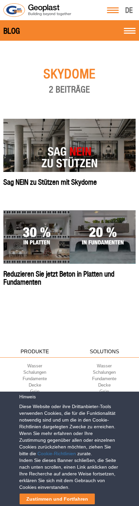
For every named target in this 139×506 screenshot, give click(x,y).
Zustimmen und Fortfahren (57, 499)
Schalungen (34, 372)
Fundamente (35, 378)
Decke (35, 385)
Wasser (34, 365)
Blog (11, 31)
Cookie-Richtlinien (56, 453)
